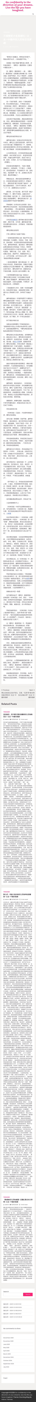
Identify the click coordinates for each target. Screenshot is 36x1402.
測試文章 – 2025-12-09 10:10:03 (12, 1307)
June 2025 (6, 1344)
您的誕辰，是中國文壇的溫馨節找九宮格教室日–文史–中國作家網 (18, 715)
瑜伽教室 (14, 220)
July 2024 (6, 1367)
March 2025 (7, 1354)
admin (7, 47)
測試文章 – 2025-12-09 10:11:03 (12, 1304)
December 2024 (8, 1357)
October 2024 (7, 1360)
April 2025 (6, 1351)
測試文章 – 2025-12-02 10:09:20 (12, 1317)
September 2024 (8, 1364)
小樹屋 (8, 513)
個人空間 (17, 342)
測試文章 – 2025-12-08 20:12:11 (12, 1314)
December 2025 (8, 1338)
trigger (6, 32)
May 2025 (6, 1347)
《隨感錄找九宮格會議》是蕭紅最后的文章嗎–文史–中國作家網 (18, 1200)
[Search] (33, 14)
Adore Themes (7, 1399)
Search (6, 1292)
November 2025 (8, 1341)
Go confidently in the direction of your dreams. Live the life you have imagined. (18, 6)
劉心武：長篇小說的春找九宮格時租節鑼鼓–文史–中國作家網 (17, 895)
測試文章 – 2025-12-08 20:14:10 (12, 1310)
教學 (27, 578)
